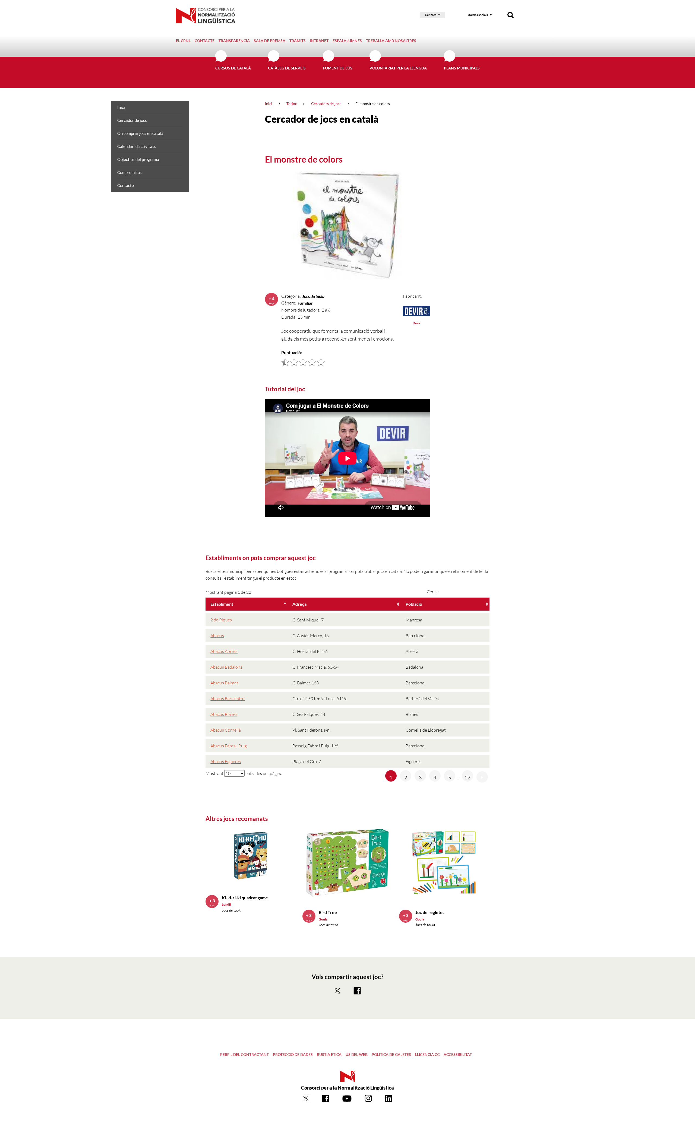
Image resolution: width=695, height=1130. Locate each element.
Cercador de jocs (132, 120)
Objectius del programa (138, 159)
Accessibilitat (458, 1054)
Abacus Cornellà (225, 730)
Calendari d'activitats (136, 146)
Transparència (234, 40)
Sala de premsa (269, 40)
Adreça (299, 604)
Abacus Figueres (225, 761)
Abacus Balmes (224, 682)
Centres (430, 15)
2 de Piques (221, 620)
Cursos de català (233, 68)
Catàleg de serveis (287, 68)
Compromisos (129, 172)
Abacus (217, 635)
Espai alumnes (347, 40)
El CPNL (183, 40)
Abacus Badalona (226, 667)
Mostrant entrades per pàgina (244, 773)
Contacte (204, 40)
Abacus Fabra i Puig (228, 745)
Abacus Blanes (223, 714)
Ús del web (357, 1054)
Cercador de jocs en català (321, 119)
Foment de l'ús (337, 68)
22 (467, 777)
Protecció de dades (293, 1054)
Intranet (319, 40)
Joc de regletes (429, 912)
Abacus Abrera (224, 651)
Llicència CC (427, 1054)
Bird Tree (328, 912)
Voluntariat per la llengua (398, 68)
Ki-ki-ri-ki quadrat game (245, 897)
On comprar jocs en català (140, 133)
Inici (121, 107)
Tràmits (297, 40)
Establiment (221, 604)
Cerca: (433, 591)
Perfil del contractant (244, 1054)
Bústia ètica (329, 1054)
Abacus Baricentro (227, 698)
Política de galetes (391, 1054)
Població (414, 604)
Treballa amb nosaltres (391, 40)
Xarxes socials (478, 15)
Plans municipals (462, 68)
